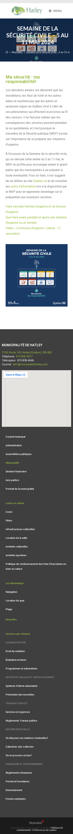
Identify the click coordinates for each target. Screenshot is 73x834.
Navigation (11, 591)
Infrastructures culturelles (20, 529)
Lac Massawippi (15, 583)
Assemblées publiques (18, 454)
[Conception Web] (37, 823)
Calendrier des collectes (20, 746)
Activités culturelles (17, 546)
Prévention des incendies (20, 694)
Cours (9, 511)
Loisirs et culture (15, 503)
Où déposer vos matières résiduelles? (27, 738)
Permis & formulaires (17, 781)
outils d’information (23, 186)
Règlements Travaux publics (21, 720)
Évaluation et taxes (16, 659)
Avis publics (12, 480)
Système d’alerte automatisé (21, 685)
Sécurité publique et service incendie (30, 677)
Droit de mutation (15, 651)
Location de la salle (16, 537)
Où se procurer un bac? (19, 755)
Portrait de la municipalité (20, 488)
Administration (14, 445)
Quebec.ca (40, 181)
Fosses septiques (16, 798)
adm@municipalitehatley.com (30, 364)
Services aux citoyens (18, 633)
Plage (9, 609)
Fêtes (9, 520)
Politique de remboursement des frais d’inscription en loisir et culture (36, 566)
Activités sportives (16, 555)
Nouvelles (11, 619)
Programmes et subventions (21, 668)
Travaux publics (16, 703)
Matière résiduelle (18, 729)
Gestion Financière (16, 471)
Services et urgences (18, 712)
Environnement (14, 790)
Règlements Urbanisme (19, 772)
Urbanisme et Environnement (24, 764)
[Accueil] (7, 52)
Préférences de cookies (45, 830)
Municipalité (12, 462)
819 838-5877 (24, 356)
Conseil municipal (15, 436)
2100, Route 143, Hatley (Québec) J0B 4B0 (27, 352)
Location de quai (15, 600)
